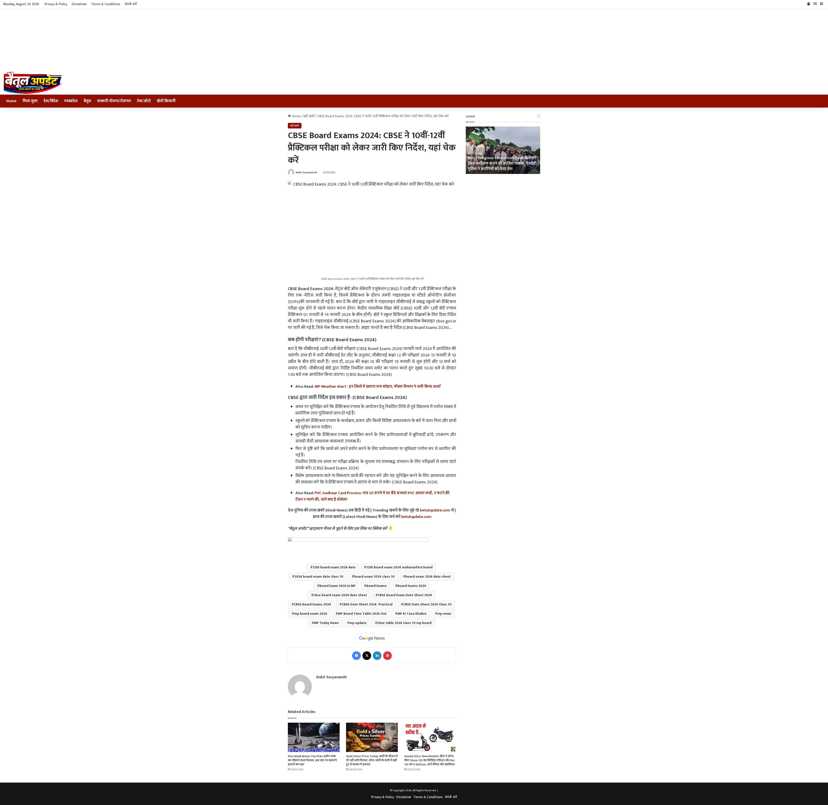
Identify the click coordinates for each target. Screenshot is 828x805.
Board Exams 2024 (411, 586)
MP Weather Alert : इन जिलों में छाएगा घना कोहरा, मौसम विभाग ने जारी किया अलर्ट (378, 386)
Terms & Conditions (105, 4)
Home (11, 101)
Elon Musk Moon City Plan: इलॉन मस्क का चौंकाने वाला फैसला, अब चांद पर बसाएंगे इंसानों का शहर (312, 760)
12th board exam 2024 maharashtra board (399, 567)
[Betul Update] (33, 83)
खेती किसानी (166, 101)
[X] (366, 655)
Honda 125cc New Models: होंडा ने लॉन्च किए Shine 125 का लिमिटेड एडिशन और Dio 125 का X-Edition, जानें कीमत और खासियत (429, 760)
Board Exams (376, 586)
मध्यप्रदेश (71, 101)
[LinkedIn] (377, 655)
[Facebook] (356, 655)
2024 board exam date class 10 (319, 577)
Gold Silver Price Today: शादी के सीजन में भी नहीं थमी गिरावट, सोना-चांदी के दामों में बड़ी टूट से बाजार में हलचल (372, 760)
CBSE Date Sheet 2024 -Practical (367, 604)
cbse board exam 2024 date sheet (340, 595)
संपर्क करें (131, 4)
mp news (444, 614)
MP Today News (326, 623)
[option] (503, 150)
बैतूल (87, 101)
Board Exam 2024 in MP (337, 586)
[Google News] (371, 638)
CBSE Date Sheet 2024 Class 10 (427, 604)
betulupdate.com (435, 510)
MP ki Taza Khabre (412, 614)
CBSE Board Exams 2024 (312, 604)
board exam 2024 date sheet (428, 577)
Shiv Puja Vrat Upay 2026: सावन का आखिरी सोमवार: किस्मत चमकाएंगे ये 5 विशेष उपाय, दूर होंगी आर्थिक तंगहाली (502, 163)
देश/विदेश (51, 101)
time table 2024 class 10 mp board (404, 623)
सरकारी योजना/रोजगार (114, 101)
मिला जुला (30, 101)
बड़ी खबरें (309, 116)
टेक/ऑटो (144, 101)
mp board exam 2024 (310, 614)
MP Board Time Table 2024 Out (362, 614)
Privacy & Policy (55, 4)
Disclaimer (79, 4)
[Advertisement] (414, 39)
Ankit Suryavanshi (306, 172)
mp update (358, 623)
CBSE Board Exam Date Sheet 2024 (405, 595)
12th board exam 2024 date (334, 567)
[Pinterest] (387, 655)
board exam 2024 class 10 (374, 577)
